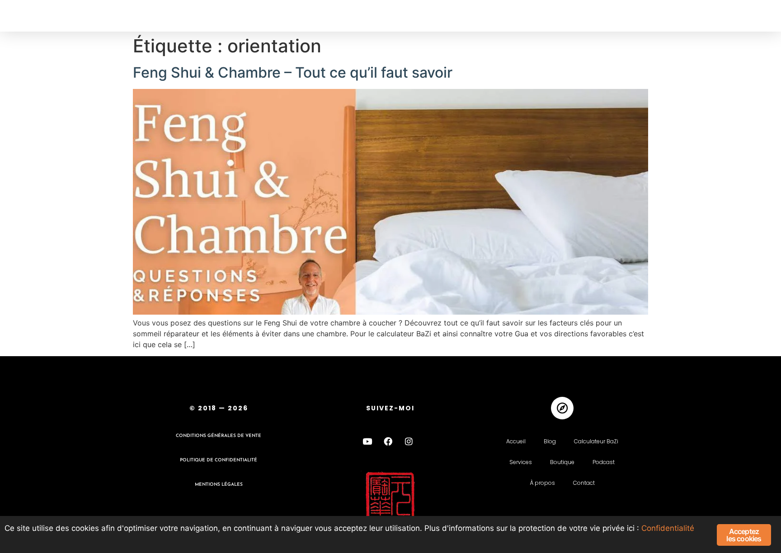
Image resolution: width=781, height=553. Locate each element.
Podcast (604, 462)
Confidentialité (667, 528)
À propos (542, 483)
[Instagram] (409, 441)
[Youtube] (367, 441)
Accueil (516, 441)
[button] (26, 16)
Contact (584, 483)
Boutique (562, 462)
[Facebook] (388, 441)
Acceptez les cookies (743, 535)
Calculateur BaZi (596, 441)
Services (520, 462)
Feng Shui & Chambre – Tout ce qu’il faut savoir (292, 72)
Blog (550, 441)
